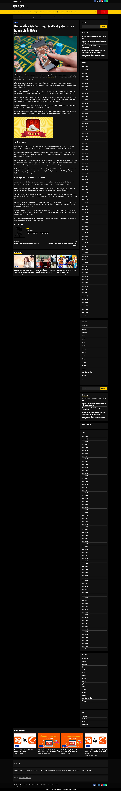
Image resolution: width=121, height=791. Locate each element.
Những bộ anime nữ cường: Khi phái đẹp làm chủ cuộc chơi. (66, 271)
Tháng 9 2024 (85, 136)
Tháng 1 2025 (85, 123)
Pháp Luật (55, 12)
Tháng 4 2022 (85, 223)
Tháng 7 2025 (85, 103)
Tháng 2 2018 (85, 309)
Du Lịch (36, 12)
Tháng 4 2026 (85, 73)
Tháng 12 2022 (85, 203)
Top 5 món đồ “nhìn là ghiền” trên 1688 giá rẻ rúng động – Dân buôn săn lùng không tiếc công (93, 51)
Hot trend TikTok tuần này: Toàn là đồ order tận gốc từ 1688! (23, 750)
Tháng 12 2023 (85, 163)
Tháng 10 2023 (85, 169)
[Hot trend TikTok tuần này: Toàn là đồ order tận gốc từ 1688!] (25, 740)
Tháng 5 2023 (85, 186)
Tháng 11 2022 (85, 206)
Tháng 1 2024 (85, 159)
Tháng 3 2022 (85, 226)
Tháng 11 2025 (85, 90)
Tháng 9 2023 (85, 173)
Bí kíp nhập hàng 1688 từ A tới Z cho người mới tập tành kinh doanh (70, 750)
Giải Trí (16, 22)
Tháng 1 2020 (85, 299)
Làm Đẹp (84, 349)
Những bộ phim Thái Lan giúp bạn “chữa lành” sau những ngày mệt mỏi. (24, 271)
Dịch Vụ (83, 336)
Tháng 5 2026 (85, 70)
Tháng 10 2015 (85, 316)
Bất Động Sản (21, 12)
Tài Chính (84, 365)
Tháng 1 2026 (85, 83)
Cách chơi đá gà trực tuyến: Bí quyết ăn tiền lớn (26, 242)
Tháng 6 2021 (85, 249)
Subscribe (104, 12)
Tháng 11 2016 (85, 312)
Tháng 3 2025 (85, 116)
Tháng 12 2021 (85, 236)
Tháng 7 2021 (85, 246)
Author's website (32, 233)
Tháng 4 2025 (85, 113)
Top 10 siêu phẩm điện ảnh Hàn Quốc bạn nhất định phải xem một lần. (45, 271)
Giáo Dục (42, 12)
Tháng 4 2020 (85, 289)
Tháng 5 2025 (85, 110)
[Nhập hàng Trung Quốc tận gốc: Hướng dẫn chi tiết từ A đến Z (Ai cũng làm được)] (49, 740)
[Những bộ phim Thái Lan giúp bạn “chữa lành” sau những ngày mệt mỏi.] (24, 261)
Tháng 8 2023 (85, 176)
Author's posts (44, 233)
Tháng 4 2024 (85, 149)
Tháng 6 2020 (85, 283)
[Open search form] (95, 12)
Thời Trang (69, 12)
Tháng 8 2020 (85, 276)
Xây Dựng (84, 375)
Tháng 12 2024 (85, 126)
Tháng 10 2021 (85, 243)
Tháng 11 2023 (85, 166)
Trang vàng (18, 6)
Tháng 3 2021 (85, 253)
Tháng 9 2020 (85, 273)
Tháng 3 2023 (85, 193)
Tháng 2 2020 (85, 296)
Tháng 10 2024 (85, 133)
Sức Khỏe (84, 362)
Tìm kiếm (84, 22)
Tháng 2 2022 (85, 229)
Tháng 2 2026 (85, 80)
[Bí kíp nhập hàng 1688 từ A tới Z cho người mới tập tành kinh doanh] (72, 740)
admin (17, 34)
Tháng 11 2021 (85, 239)
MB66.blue (51, 77)
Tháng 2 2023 (85, 196)
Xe (82, 379)
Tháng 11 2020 (85, 266)
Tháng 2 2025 (85, 120)
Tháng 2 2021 (85, 256)
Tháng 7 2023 (85, 179)
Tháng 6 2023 (85, 183)
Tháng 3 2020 (85, 292)
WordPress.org (85, 724)
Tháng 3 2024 (85, 153)
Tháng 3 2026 (85, 76)
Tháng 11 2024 (85, 130)
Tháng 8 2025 (85, 100)
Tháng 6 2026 (85, 66)
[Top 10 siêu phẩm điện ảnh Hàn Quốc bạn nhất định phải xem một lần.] (46, 261)
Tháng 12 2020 (85, 263)
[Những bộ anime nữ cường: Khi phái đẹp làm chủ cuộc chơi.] (67, 261)
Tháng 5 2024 (85, 146)
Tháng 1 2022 (85, 233)
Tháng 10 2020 (85, 269)
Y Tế (75, 12)
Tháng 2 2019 (85, 302)
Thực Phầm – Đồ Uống (87, 372)
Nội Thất (49, 12)
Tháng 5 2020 (85, 286)
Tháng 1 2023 (85, 199)
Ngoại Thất (84, 352)
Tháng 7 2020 (85, 279)
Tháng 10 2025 (85, 93)
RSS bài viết (84, 719)
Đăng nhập (84, 716)
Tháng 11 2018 (85, 306)
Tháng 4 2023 (85, 189)
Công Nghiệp (84, 332)
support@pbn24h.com (25, 777)
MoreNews (65, 789)
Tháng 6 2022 (85, 216)
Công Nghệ (29, 12)
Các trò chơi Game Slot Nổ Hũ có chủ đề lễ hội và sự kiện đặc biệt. (62, 243)
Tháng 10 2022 (85, 209)
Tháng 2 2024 (85, 156)
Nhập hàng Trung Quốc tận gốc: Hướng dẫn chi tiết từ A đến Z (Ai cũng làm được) (94, 42)
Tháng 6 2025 (85, 106)
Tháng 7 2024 (85, 140)
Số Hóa (62, 12)
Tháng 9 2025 (85, 96)
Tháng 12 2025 (85, 86)
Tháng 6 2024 (85, 143)
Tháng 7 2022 (85, 213)
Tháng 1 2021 (84, 259)
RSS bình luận (85, 722)
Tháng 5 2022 (85, 219)
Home (14, 12)
